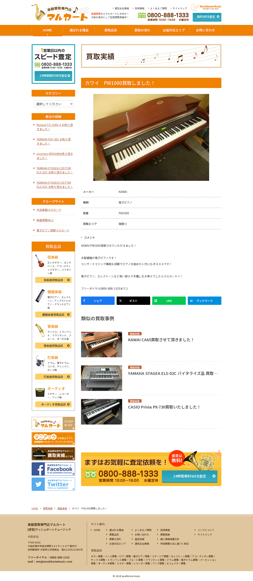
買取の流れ (142, 30)
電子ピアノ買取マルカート (53, 230)
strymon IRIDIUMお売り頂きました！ (55, 156)
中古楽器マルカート (49, 210)
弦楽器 (53, 280)
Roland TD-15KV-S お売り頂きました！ (55, 127)
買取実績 (48, 508)
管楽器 (53, 346)
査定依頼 (139, 539)
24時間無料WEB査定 (189, 476)
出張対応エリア (174, 30)
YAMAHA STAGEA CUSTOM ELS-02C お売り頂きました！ (55, 170)
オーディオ (53, 404)
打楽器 (53, 377)
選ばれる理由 (79, 30)
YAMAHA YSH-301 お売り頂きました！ (54, 141)
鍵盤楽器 (53, 315)
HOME (47, 30)
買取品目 (110, 30)
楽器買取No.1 (45, 220)
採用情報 (139, 8)
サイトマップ (180, 8)
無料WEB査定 (206, 16)
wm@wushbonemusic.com (54, 561)
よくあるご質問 (158, 8)
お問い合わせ (205, 30)
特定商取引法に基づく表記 (174, 543)
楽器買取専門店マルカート (47, 524)
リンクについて (206, 530)
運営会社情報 (122, 8)
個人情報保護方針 (169, 539)
